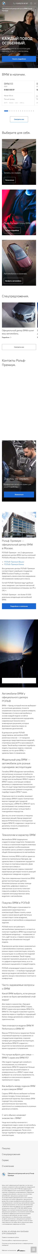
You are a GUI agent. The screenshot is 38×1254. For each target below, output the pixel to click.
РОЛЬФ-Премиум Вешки (14, 562)
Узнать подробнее (19, 59)
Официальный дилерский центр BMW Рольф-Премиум (17, 9)
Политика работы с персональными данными (15, 1240)
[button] (6, 321)
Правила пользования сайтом (10, 1237)
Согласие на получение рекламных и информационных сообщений (17, 1244)
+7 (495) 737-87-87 (21, 3)
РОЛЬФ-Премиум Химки (14, 564)
